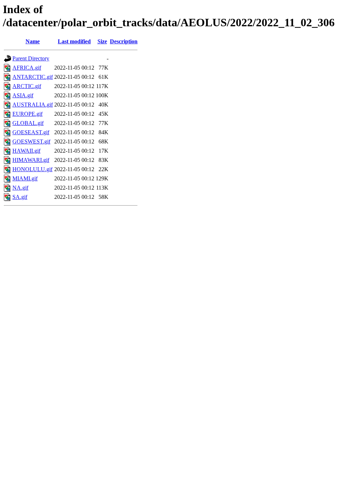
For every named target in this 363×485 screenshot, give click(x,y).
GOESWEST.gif (31, 141)
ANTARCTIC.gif (32, 77)
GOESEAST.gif (30, 132)
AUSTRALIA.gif (32, 105)
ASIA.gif (22, 95)
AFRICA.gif (26, 68)
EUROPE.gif (27, 114)
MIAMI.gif (25, 178)
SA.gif (19, 197)
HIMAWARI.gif (30, 160)
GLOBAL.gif (28, 123)
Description (124, 41)
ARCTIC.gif (26, 86)
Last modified (74, 41)
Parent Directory (30, 58)
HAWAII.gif (26, 151)
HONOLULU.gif (32, 169)
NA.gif (20, 188)
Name (33, 41)
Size (102, 41)
